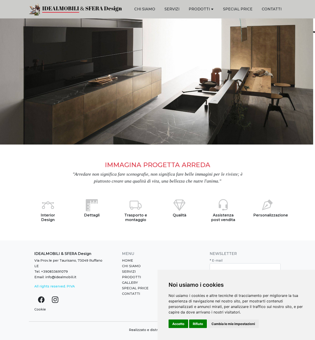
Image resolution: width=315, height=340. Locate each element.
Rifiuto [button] (198, 324)
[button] (201, 9)
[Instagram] (55, 300)
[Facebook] (41, 300)
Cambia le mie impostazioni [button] (233, 324)
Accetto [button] (178, 324)
